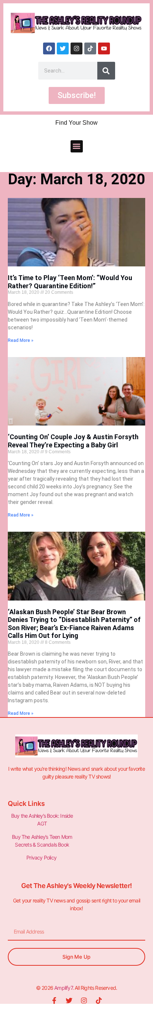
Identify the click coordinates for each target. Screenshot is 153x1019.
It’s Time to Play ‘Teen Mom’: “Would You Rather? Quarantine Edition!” (70, 282)
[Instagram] (76, 48)
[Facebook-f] (54, 1000)
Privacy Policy (42, 857)
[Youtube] (104, 48)
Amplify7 (63, 988)
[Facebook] (49, 48)
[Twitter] (63, 48)
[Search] (106, 71)
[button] (77, 146)
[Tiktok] (90, 48)
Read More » (20, 340)
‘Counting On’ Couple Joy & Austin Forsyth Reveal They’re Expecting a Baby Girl (73, 441)
